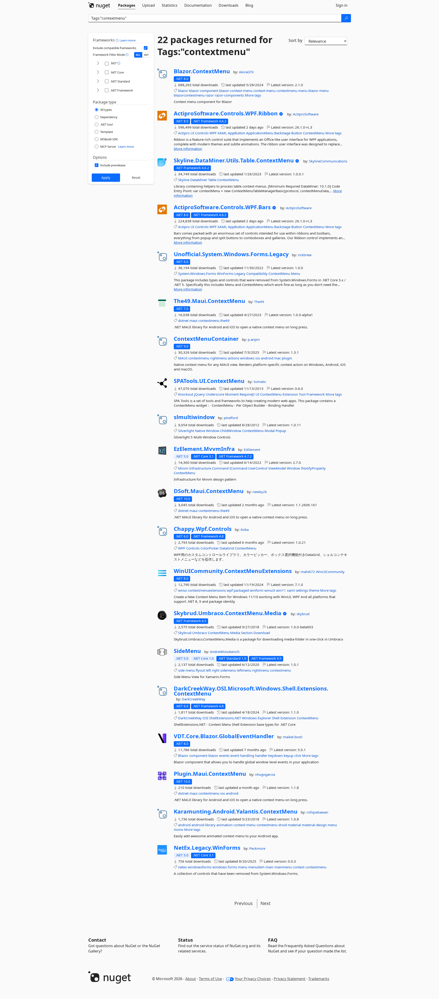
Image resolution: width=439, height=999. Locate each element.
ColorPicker (209, 548)
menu (302, 90)
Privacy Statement (289, 978)
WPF (213, 133)
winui (182, 590)
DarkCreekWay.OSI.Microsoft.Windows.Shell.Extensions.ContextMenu (251, 691)
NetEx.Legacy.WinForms (207, 847)
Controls (202, 133)
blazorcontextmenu (189, 95)
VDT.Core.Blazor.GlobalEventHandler (224, 736)
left (208, 670)
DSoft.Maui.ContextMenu (209, 491)
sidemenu (228, 670)
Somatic (259, 381)
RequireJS (247, 394)
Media (235, 632)
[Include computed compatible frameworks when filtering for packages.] (145, 48)
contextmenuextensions (207, 590)
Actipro (184, 133)
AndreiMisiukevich (224, 651)
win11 (281, 590)
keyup (288, 755)
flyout (200, 670)
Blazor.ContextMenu (202, 71)
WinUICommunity (330, 571)
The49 (259, 301)
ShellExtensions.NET (225, 718)
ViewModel (277, 468)
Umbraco (199, 632)
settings (302, 590)
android (267, 358)
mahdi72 (308, 571)
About (190, 978)
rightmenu (218, 358)
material (294, 825)
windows (247, 358)
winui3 (269, 590)
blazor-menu (318, 90)
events (224, 755)
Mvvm (183, 468)
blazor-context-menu (235, 90)
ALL (138, 54)
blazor (183, 90)
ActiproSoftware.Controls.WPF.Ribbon (226, 113)
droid (282, 825)
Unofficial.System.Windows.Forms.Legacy (231, 254)
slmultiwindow (194, 417)
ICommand (238, 468)
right (215, 670)
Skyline (183, 179)
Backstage (282, 133)
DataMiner (198, 179)
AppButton (236, 133)
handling (247, 755)
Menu (295, 273)
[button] (118, 40)
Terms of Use (210, 978)
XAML (222, 133)
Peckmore (257, 848)
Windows (249, 718)
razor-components (229, 95)
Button (296, 133)
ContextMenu (313, 133)
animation (224, 825)
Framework (315, 394)
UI (192, 133)
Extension (290, 394)
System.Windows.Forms (197, 273)
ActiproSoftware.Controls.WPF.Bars (222, 207)
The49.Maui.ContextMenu (209, 300)
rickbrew (305, 255)
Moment (232, 394)
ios (257, 358)
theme (314, 590)
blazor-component (203, 90)
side (181, 670)
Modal (270, 430)
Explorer (264, 718)
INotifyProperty (313, 468)
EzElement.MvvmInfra (204, 448)
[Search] (346, 18)
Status (185, 940)
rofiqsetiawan (317, 812)
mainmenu (283, 867)
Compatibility (257, 273)
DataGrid (227, 548)
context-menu (264, 90)
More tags (253, 95)
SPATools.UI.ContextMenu (209, 380)
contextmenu (286, 90)
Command (220, 468)
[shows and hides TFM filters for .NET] (98, 63)
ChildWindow (230, 430)
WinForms (225, 273)
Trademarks (318, 978)
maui (193, 320)
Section (247, 632)
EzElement (252, 449)
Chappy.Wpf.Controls (203, 528)
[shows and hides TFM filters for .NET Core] (98, 72)
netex (182, 867)
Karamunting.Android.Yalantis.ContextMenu (236, 811)
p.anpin (254, 339)
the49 (225, 320)
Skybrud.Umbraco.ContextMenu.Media (227, 613)
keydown (275, 755)
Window (212, 430)
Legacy (239, 273)
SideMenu (187, 650)
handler (261, 755)
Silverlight (186, 430)
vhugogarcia (265, 774)
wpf (230, 590)
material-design (314, 825)
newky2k (260, 491)
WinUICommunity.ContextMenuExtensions (233, 570)
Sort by (295, 40)
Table (212, 179)
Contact (97, 940)
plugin (287, 358)
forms (232, 867)
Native (200, 430)
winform (256, 590)
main (269, 867)
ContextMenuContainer (206, 338)
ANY (146, 54)
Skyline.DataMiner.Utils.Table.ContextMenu (234, 160)
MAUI (182, 358)
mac (277, 358)
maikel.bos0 (292, 737)
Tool (302, 394)
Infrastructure (200, 468)
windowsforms (200, 867)
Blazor (183, 755)
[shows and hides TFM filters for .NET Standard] (98, 81)
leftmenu (244, 670)
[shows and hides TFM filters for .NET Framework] (98, 90)
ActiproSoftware (305, 114)
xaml (291, 590)
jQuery (199, 394)
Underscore (215, 394)
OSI (205, 718)
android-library (203, 825)
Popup (281, 430)
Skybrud (184, 632)
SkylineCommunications (328, 161)
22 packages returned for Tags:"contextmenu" (214, 46)
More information (188, 148)
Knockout (185, 394)
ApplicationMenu (259, 133)
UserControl (257, 468)
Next (265, 903)
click (297, 755)
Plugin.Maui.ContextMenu (210, 773)
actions (233, 358)
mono (178, 829)
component (198, 755)
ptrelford (231, 417)
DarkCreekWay (193, 699)
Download (261, 632)
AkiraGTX (246, 72)
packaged (241, 590)
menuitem (256, 867)
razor (210, 95)
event (234, 755)
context (298, 867)
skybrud (303, 613)
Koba (245, 529)
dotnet (183, 320)
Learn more (128, 40)
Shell (276, 718)
